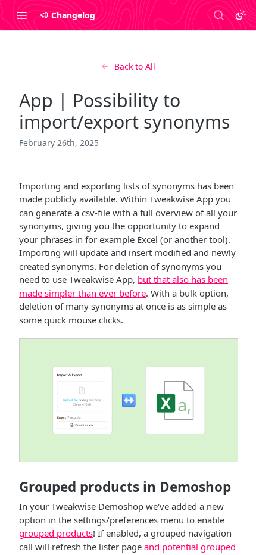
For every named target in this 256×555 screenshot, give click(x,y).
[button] (128, 400)
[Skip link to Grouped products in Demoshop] (11, 486)
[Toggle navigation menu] (21, 14)
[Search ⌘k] (218, 14)
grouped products (56, 533)
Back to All (134, 66)
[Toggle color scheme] (240, 14)
